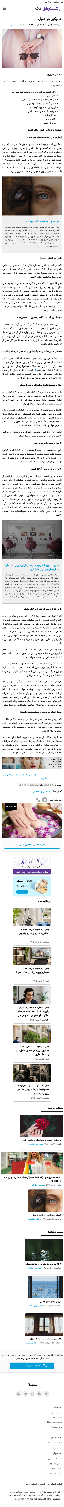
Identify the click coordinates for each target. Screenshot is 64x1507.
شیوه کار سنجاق (55, 1459)
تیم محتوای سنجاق (42, 791)
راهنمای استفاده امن (35, 1484)
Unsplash (48, 784)
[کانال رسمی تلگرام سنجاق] (46, 1394)
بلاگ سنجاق (57, 1412)
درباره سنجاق (56, 1427)
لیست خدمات (56, 1468)
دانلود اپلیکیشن (55, 1473)
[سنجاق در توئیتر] (26, 1394)
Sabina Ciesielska (28, 784)
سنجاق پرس (57, 1417)
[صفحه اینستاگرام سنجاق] (32, 1394)
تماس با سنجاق (55, 1463)
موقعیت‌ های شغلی (54, 1422)
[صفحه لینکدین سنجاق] (39, 1394)
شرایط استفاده (55, 1484)
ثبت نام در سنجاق (54, 1443)
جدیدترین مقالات (11, 25)
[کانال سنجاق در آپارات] (19, 1394)
